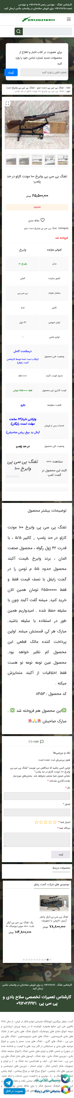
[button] (7, 103)
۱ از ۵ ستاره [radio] (55, 822)
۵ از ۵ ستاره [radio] (36, 822)
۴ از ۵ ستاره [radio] (41, 822)
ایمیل (66, 804)
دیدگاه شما (63, 828)
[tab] (37, 741)
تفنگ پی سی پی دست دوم (50, 88)
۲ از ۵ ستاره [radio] (50, 822)
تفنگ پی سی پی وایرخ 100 (22, 465)
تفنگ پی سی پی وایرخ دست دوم (40, 228)
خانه (68, 88)
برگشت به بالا (34, 974)
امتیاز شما (64, 822)
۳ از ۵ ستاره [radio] (45, 822)
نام (67, 788)
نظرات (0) (34, 741)
